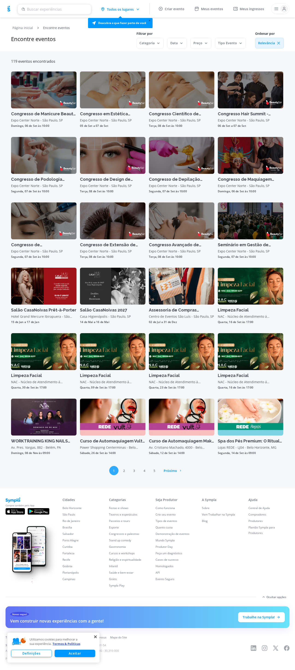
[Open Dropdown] (280, 8)
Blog (205, 521)
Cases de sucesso (167, 560)
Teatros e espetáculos (123, 514)
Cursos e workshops (122, 553)
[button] (120, 23)
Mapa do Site (118, 637)
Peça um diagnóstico (169, 553)
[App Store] (15, 511)
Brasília (67, 527)
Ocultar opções (276, 597)
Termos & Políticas (66, 644)
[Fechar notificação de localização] (149, 20)
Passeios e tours (119, 521)
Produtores (255, 521)
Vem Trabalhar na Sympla (218, 514)
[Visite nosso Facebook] (286, 648)
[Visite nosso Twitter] (275, 648)
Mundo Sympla (165, 540)
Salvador (68, 534)
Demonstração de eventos (172, 534)
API (158, 573)
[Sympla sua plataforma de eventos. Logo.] (9, 9)
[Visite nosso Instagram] (264, 648)
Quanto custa (164, 527)
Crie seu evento (166, 514)
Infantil (113, 566)
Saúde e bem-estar (121, 573)
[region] (53, 648)
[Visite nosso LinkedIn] (253, 648)
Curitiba (67, 547)
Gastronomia (117, 547)
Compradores (257, 514)
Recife (66, 560)
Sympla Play (116, 585)
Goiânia (67, 566)
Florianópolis (70, 573)
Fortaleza (68, 553)
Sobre (205, 508)
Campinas (68, 579)
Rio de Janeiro (71, 521)
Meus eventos (212, 9)
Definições (31, 653)
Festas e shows (118, 508)
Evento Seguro (165, 579)
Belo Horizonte (72, 508)
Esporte (114, 527)
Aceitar (75, 653)
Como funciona (165, 508)
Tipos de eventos (166, 521)
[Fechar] (95, 637)
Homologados (165, 566)
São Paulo (68, 514)
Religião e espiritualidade (125, 560)
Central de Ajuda (259, 508)
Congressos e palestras (124, 534)
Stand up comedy (120, 540)
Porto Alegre (70, 540)
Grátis (113, 579)
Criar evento (174, 9)
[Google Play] (38, 511)
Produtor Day (164, 547)
